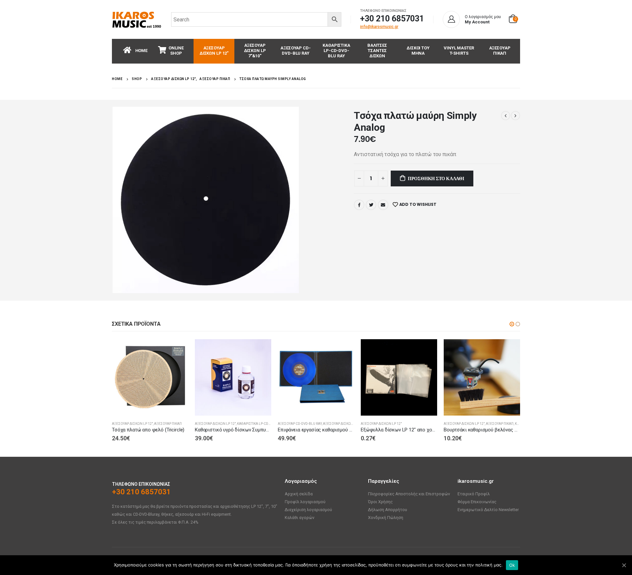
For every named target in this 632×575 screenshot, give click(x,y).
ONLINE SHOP (176, 50)
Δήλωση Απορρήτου (387, 509)
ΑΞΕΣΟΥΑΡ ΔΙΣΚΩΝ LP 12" (132, 423)
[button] (512, 324)
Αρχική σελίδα (299, 493)
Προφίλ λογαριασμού (305, 501)
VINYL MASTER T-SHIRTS (459, 50)
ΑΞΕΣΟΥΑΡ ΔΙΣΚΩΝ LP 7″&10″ (255, 50)
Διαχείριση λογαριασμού (308, 509)
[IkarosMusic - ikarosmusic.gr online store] (136, 20)
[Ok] (623, 565)
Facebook (359, 205)
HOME (141, 50)
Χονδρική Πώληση (385, 517)
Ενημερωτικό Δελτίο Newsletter (488, 509)
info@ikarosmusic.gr (379, 26)
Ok (512, 565)
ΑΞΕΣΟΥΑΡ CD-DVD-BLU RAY (295, 50)
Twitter (371, 205)
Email (383, 205)
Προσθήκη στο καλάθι (436, 178)
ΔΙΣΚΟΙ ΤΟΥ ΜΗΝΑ (418, 50)
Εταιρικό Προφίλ (474, 493)
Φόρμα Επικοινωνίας (477, 501)
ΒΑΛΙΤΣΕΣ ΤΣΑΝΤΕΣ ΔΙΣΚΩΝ (377, 50)
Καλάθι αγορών (299, 517)
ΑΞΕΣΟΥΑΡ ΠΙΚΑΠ (500, 50)
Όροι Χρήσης (380, 501)
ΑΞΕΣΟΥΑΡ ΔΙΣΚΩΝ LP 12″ (213, 50)
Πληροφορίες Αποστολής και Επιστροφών (409, 493)
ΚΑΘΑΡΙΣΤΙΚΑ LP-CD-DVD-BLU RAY (336, 50)
